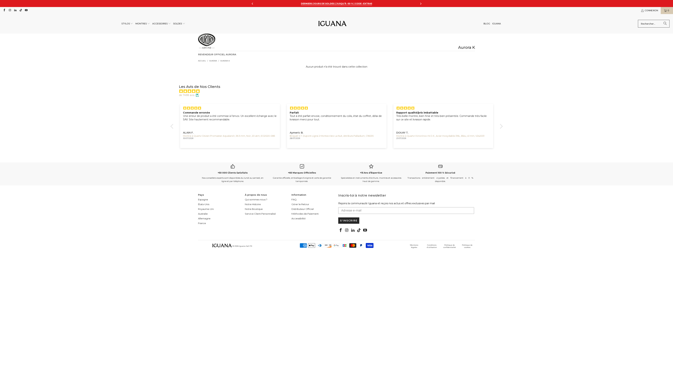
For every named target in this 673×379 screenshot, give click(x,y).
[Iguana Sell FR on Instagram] (9, 10)
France (202, 223)
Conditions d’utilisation (432, 246)
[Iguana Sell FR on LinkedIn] (15, 10)
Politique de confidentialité (449, 246)
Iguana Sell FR (245, 246)
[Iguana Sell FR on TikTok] (20, 10)
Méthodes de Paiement (305, 213)
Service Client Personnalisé (260, 213)
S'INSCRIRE (349, 220)
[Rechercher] (665, 24)
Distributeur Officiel (302, 209)
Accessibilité (298, 218)
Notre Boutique (254, 209)
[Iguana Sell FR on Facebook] (4, 10)
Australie (203, 213)
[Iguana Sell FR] (332, 24)
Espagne (203, 199)
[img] (338, 91)
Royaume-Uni (206, 209)
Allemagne (204, 218)
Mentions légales (414, 246)
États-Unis (203, 204)
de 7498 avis (186, 95)
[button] (127, 24)
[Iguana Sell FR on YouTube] (26, 10)
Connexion (651, 10)
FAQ (294, 199)
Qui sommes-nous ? (256, 199)
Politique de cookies (467, 246)
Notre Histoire (253, 204)
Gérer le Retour (300, 204)
